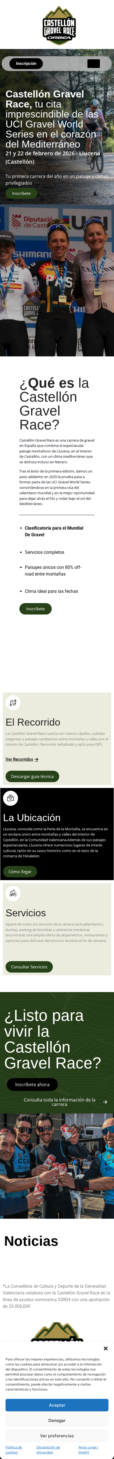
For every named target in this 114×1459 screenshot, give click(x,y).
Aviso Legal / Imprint (88, 1449)
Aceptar (57, 1405)
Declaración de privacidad (48, 1449)
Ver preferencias (57, 1435)
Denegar (57, 1420)
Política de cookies (14, 1449)
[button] (105, 1348)
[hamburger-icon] (93, 63)
